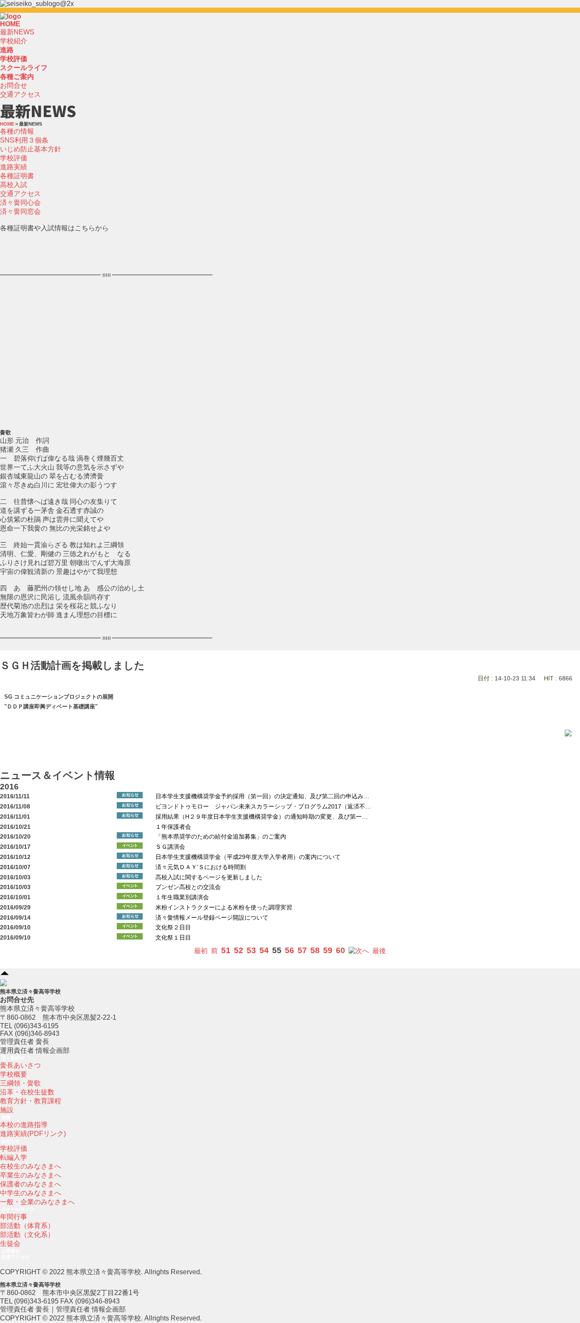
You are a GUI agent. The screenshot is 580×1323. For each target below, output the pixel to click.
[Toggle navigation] (24, 19)
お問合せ (13, 85)
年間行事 (13, 1216)
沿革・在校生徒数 (27, 1092)
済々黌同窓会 (20, 211)
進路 (6, 1117)
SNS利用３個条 (24, 140)
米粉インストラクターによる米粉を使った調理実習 (223, 907)
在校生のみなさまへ (30, 1166)
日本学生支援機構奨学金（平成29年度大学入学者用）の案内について (248, 857)
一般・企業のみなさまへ (37, 1202)
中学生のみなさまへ (30, 1193)
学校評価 (13, 158)
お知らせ (10, 1141)
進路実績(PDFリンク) (33, 1133)
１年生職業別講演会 (182, 897)
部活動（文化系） (27, 1234)
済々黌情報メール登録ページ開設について (211, 918)
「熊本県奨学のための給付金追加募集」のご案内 (220, 837)
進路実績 (13, 167)
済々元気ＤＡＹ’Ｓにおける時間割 (200, 867)
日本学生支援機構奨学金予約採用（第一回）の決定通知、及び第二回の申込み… (262, 796)
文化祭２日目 (173, 927)
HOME (10, 24)
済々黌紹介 (13, 1057)
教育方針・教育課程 (30, 1101)
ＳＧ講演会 (170, 847)
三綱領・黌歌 (20, 1083)
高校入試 (13, 184)
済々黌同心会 (20, 202)
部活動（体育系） (27, 1225)
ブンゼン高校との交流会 (188, 887)
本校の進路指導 (24, 1124)
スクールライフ (17, 1209)
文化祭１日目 (173, 937)
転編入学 (13, 1157)
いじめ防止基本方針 (30, 149)
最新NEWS (17, 32)
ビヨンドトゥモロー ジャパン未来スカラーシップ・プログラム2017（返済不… (263, 806)
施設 (7, 1109)
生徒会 (10, 1243)
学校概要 (13, 1074)
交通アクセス (20, 94)
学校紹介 (13, 41)
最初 (201, 950)
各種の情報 (17, 131)
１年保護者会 (173, 827)
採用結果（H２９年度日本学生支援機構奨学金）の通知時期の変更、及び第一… (261, 817)
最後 (379, 950)
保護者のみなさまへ (30, 1184)
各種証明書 (17, 175)
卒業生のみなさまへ (30, 1175)
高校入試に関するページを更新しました (208, 877)
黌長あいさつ (20, 1065)
